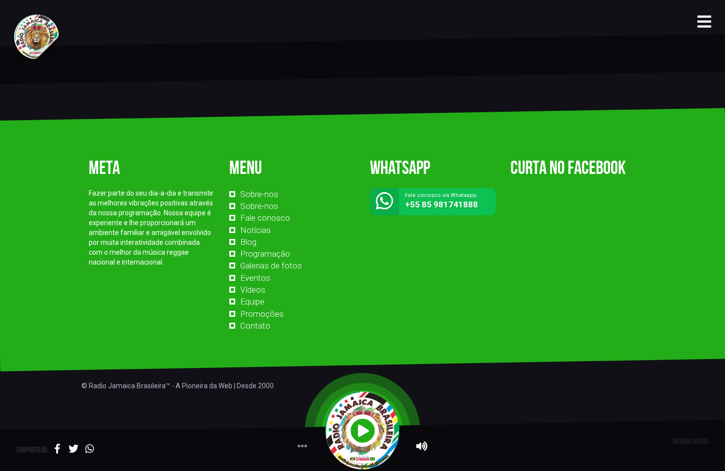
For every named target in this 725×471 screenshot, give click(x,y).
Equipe (252, 301)
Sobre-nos (259, 194)
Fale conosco (265, 218)
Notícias (255, 230)
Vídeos (252, 290)
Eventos (255, 278)
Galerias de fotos (271, 265)
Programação (265, 254)
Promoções (262, 314)
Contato (255, 326)
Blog (248, 242)
